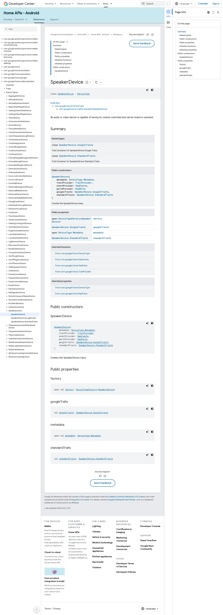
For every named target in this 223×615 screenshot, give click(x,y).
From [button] (72, 253)
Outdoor (96, 567)
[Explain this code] (147, 90)
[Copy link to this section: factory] (64, 379)
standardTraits (102, 238)
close (218, 12)
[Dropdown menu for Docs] (112, 3)
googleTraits (101, 227)
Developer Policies (126, 572)
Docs (105, 3)
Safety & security (101, 537)
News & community (87, 3)
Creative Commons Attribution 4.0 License (126, 496)
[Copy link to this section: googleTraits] (71, 402)
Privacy (57, 608)
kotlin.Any (55, 103)
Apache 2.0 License (80, 500)
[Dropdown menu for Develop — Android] (27, 19)
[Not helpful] (152, 34)
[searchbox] (20, 29)
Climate (96, 531)
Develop (49, 3)
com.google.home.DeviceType (69, 106)
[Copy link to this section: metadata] (67, 425)
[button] (20, 39)
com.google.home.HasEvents (75, 259)
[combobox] (155, 3)
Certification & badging (124, 531)
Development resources (123, 548)
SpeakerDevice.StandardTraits (77, 155)
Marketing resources (121, 539)
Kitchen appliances (102, 556)
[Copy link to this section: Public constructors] (86, 307)
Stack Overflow (148, 540)
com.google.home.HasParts (74, 265)
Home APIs (82, 34)
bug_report (208, 12)
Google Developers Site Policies (121, 500)
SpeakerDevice (66, 93)
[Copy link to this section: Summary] (69, 129)
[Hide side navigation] (37, 610)
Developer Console (150, 526)
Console (203, 3)
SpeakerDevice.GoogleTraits (76, 144)
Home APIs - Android (21, 13)
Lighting (96, 526)
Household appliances (98, 549)
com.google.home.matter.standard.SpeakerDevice (83, 109)
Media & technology (102, 542)
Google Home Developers (62, 34)
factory (97, 218)
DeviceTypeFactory (69, 218)
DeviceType (83, 93)
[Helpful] (147, 34)
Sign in (216, 3)
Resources (65, 3)
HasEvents (81, 185)
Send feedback (142, 43)
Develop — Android (14, 19)
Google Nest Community (147, 547)
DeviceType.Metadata (81, 179)
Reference (39, 19)
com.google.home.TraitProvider (76, 271)
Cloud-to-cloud (52, 552)
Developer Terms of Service (125, 565)
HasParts (80, 188)
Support (54, 19)
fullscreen (213, 12)
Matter (47, 526)
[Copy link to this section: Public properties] (82, 369)
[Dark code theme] (152, 90)
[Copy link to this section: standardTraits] (74, 448)
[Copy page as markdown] (96, 82)
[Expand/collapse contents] (67, 42)
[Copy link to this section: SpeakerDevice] (75, 316)
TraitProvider (83, 182)
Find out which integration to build (54, 580)
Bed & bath (97, 562)
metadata (98, 232)
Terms (47, 608)
